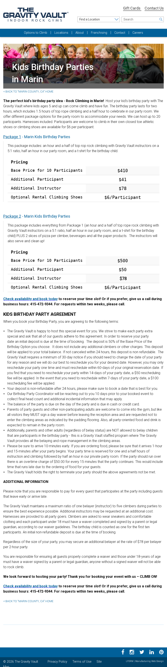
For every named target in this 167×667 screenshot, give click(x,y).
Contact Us (154, 8)
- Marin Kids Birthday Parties (36, 136)
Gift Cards (132, 8)
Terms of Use (81, 662)
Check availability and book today (30, 299)
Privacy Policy (57, 662)
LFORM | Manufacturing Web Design (145, 661)
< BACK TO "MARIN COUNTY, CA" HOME (28, 91)
